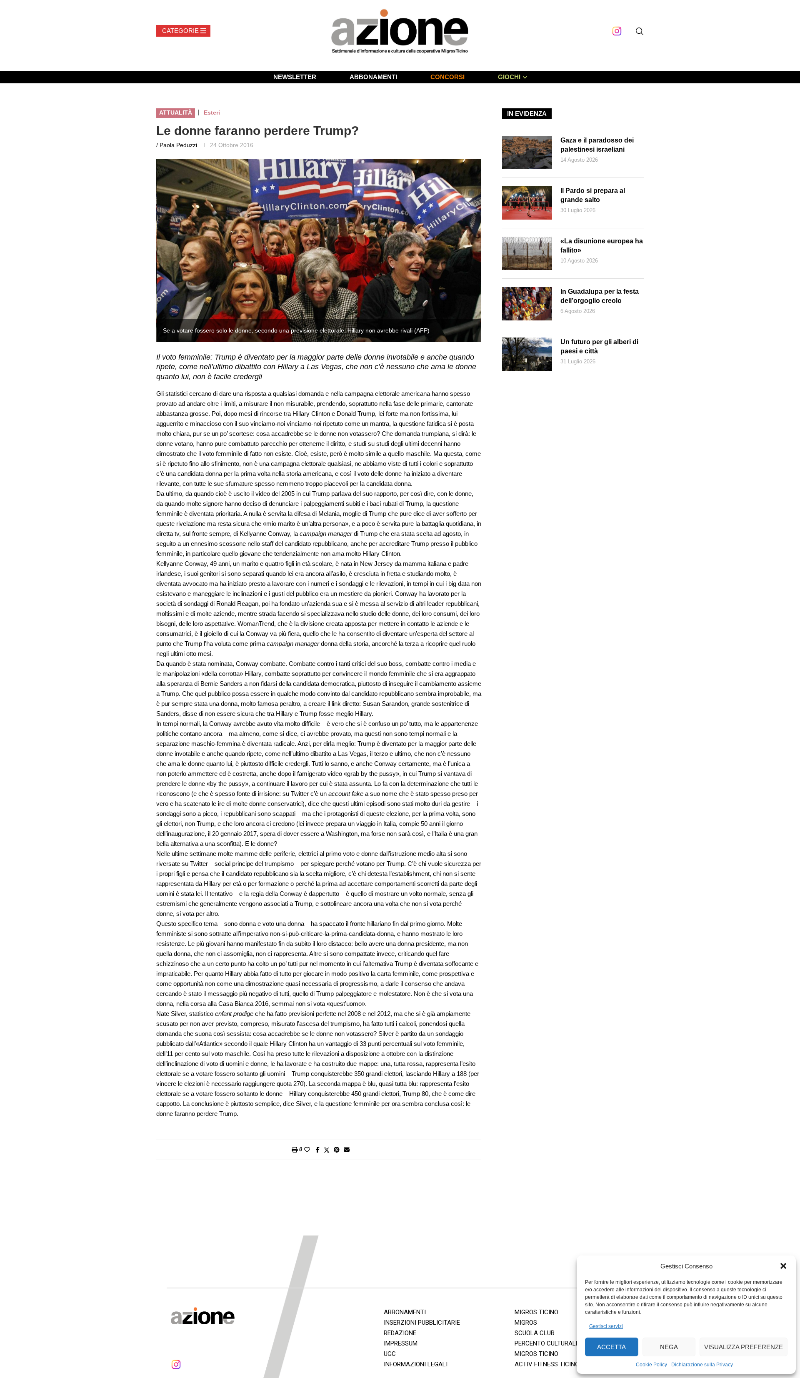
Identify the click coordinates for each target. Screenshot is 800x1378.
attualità (175, 112)
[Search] (639, 31)
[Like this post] (307, 1149)
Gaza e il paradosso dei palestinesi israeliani (597, 145)
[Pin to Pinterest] (337, 1149)
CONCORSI (447, 76)
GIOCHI (509, 76)
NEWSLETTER (294, 76)
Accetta (611, 1346)
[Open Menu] (183, 31)
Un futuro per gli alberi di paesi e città (599, 346)
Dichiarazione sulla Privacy (702, 1365)
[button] (783, 1266)
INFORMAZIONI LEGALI (416, 1364)
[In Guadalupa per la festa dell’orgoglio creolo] (527, 303)
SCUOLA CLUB (535, 1333)
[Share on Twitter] (327, 1149)
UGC (390, 1354)
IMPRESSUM (401, 1343)
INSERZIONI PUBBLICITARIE (422, 1322)
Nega (669, 1346)
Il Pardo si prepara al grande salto (592, 195)
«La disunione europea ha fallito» (601, 246)
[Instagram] (617, 31)
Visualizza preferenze (743, 1346)
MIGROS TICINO (536, 1312)
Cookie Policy (651, 1365)
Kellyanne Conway (265, 533)
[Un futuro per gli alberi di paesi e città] (527, 354)
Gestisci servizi (606, 1326)
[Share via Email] (347, 1149)
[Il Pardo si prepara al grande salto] (527, 203)
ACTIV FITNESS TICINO (547, 1364)
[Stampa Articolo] (295, 1149)
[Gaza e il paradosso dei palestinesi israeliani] (527, 152)
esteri (212, 112)
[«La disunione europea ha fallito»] (527, 253)
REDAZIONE (400, 1333)
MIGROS (526, 1322)
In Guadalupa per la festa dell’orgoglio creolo (599, 296)
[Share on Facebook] (318, 1149)
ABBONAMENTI (373, 76)
